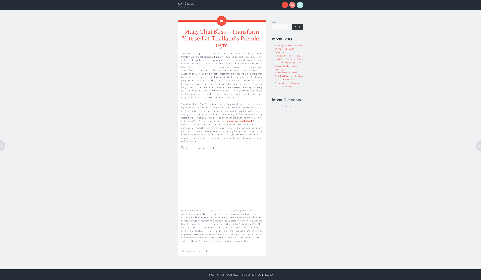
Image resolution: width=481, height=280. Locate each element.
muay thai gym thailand (239, 121)
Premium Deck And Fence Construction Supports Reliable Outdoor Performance (287, 82)
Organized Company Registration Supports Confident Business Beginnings (288, 66)
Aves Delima (186, 3)
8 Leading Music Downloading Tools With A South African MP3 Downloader (289, 49)
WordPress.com (266, 275)
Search (274, 22)
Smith (211, 251)
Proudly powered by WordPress (222, 275)
